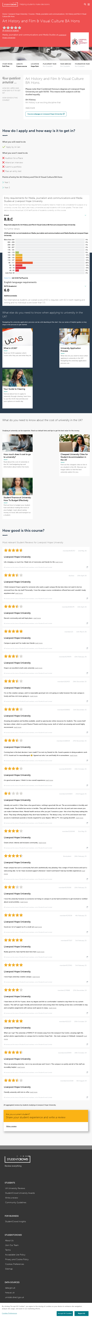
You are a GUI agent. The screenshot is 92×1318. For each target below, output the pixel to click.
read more (30, 108)
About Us (9, 1240)
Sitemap (9, 1269)
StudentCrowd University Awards (20, 1193)
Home (4, 14)
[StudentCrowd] (10, 4)
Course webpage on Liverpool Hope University (44, 114)
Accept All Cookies (65, 1313)
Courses (31, 14)
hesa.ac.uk (10, 1292)
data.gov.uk (10, 1288)
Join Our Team (12, 1245)
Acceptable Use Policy (15, 1255)
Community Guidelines (15, 1202)
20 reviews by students (10, 31)
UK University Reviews (15, 1188)
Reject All (81, 1313)
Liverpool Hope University (18, 14)
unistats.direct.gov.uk (14, 1297)
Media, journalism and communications (50, 14)
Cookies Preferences (14, 1264)
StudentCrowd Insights (15, 1221)
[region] (46, 1310)
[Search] (85, 4)
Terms (8, 1250)
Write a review (11, 1126)
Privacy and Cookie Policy (17, 1259)
